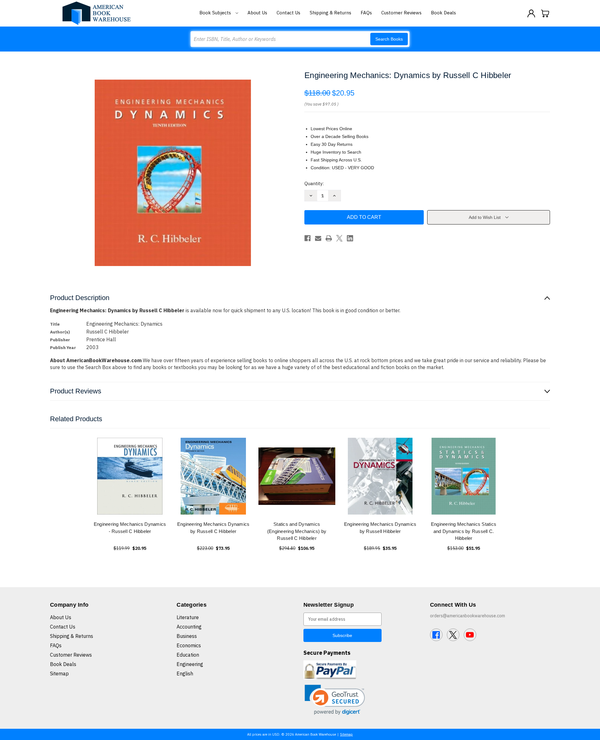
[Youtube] (470, 635)
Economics (189, 645)
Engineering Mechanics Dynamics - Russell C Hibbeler (130, 527)
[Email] (318, 238)
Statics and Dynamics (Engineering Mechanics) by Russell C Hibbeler (297, 531)
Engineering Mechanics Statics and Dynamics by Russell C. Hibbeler (463, 531)
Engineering (190, 664)
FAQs (366, 13)
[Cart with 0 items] (545, 13)
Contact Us (288, 13)
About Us (257, 13)
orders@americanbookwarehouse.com (467, 616)
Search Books (389, 39)
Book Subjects (215, 13)
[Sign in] (531, 13)
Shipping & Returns (330, 13)
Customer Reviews (401, 13)
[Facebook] (307, 238)
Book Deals (443, 13)
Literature (188, 617)
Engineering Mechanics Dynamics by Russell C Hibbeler (213, 527)
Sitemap (59, 673)
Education (188, 655)
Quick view (130, 476)
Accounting (189, 627)
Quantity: (314, 183)
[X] (339, 238)
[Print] (329, 238)
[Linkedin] (350, 238)
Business (187, 636)
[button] (334, 700)
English (185, 673)
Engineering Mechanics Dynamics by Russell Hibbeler (380, 527)
